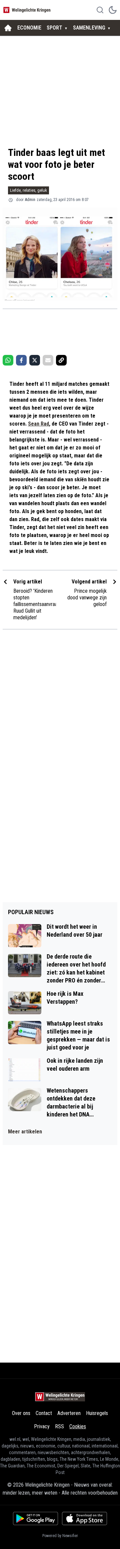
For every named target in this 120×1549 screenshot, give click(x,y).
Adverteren (69, 1413)
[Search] (100, 10)
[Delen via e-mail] (48, 360)
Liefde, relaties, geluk (28, 190)
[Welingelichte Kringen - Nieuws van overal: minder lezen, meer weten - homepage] (28, 9)
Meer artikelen (25, 1131)
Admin (30, 199)
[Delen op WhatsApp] (8, 360)
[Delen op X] (34, 360)
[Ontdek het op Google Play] (35, 1518)
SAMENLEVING (89, 28)
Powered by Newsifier (60, 1535)
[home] (8, 28)
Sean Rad (38, 424)
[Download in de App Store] (84, 1518)
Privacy (42, 1426)
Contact (44, 1413)
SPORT (54, 28)
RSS (59, 1426)
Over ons (21, 1413)
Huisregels (97, 1413)
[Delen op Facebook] (21, 360)
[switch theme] (112, 10)
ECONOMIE (29, 28)
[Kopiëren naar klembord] (61, 360)
